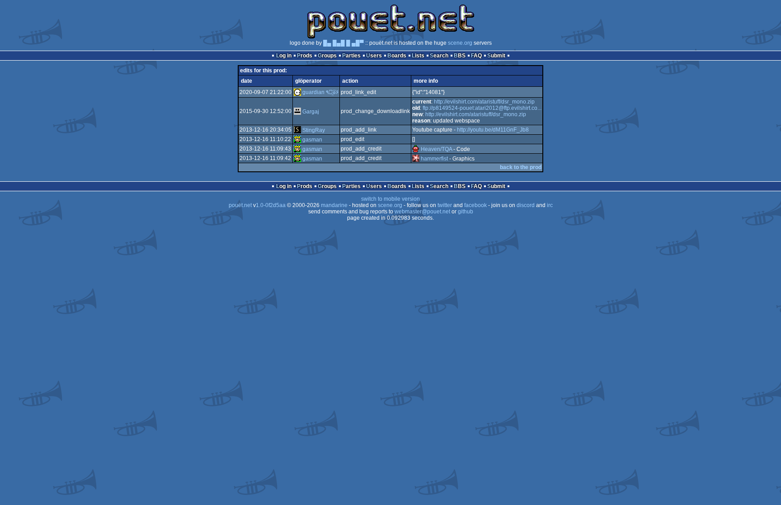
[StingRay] (297, 130)
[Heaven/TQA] (415, 149)
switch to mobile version (390, 199)
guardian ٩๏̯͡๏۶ (320, 92)
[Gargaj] (297, 112)
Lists (418, 55)
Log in (284, 55)
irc (550, 205)
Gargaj (310, 112)
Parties (351, 55)
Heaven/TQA (436, 149)
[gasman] (297, 140)
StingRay (313, 130)
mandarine (334, 205)
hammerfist (434, 159)
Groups (327, 55)
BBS (460, 55)
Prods (304, 55)
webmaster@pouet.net (422, 211)
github (465, 211)
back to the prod (520, 167)
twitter (445, 205)
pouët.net (240, 205)
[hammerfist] (415, 159)
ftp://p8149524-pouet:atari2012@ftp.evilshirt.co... (482, 108)
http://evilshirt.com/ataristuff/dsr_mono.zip (484, 102)
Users (374, 55)
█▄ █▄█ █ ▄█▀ (343, 43)
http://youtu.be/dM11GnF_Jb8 (493, 130)
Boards (396, 55)
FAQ (476, 55)
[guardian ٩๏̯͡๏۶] (297, 92)
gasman (312, 140)
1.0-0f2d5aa (271, 205)
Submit (496, 55)
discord (526, 205)
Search (439, 55)
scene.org (460, 43)
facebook (475, 205)
